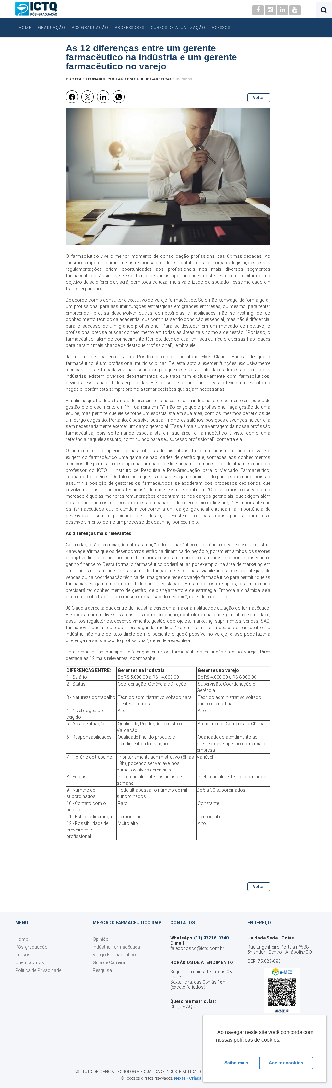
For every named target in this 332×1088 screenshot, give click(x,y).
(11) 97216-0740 (211, 937)
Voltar (259, 97)
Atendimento (211, 723)
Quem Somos (29, 962)
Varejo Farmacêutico (114, 954)
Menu (21, 922)
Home (24, 27)
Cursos (22, 954)
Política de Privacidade (38, 970)
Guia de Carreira (109, 962)
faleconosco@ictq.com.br (197, 948)
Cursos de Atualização (178, 27)
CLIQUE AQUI (183, 1006)
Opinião (101, 939)
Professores (129, 27)
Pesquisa (102, 970)
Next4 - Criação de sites (197, 1078)
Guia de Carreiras (153, 79)
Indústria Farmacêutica (116, 947)
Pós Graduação (90, 27)
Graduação (51, 27)
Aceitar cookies (286, 1062)
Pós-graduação (31, 947)
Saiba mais (236, 1062)
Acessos (221, 27)
